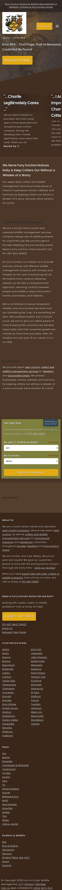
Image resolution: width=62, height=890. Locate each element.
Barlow (6, 661)
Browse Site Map (17, 60)
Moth (5, 800)
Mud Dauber (9, 804)
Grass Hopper (10, 788)
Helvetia (7, 727)
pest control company (16, 530)
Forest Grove (10, 708)
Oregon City (38, 676)
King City (36, 649)
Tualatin (36, 704)
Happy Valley (10, 719)
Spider (6, 812)
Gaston (6, 712)
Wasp (5, 820)
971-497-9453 (36, 433)
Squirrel (6, 865)
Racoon (7, 853)
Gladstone (8, 716)
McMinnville (38, 661)
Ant (4, 753)
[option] (25, 120)
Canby (6, 672)
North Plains (38, 672)
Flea (4, 780)
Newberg (48, 371)
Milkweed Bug (10, 796)
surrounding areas (19, 375)
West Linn (36, 712)
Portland (36, 680)
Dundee (21, 546)
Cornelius (8, 692)
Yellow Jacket (10, 824)
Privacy (29, 884)
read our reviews (44, 567)
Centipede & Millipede (15, 765)
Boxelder (7, 761)
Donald (6, 696)
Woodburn (37, 719)
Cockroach (9, 769)
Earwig (6, 777)
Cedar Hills (8, 680)
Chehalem (8, 688)
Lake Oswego (39, 657)
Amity (5, 653)
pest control (32, 367)
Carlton (6, 676)
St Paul (35, 692)
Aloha (5, 649)
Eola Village (9, 704)
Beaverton (8, 665)
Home (6, 37)
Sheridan (36, 684)
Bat (4, 841)
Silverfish (7, 808)
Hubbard (7, 735)
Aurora (6, 657)
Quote (44, 26)
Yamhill (35, 723)
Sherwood (37, 688)
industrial (8, 542)
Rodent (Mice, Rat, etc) (15, 857)
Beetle (6, 757)
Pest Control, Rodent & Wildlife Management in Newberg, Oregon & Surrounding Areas (31, 5)
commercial (42, 538)
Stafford (36, 696)
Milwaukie (36, 665)
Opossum (8, 849)
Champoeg (9, 684)
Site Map (41, 884)
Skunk (5, 861)
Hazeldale (8, 723)
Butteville (7, 669)
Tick (4, 816)
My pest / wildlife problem (27, 442)
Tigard (35, 700)
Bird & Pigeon (10, 845)
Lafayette (36, 653)
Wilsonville (37, 716)
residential (26, 542)
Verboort (36, 708)
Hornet (6, 792)
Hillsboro (7, 731)
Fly (3, 784)
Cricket (6, 773)
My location (27, 455)
